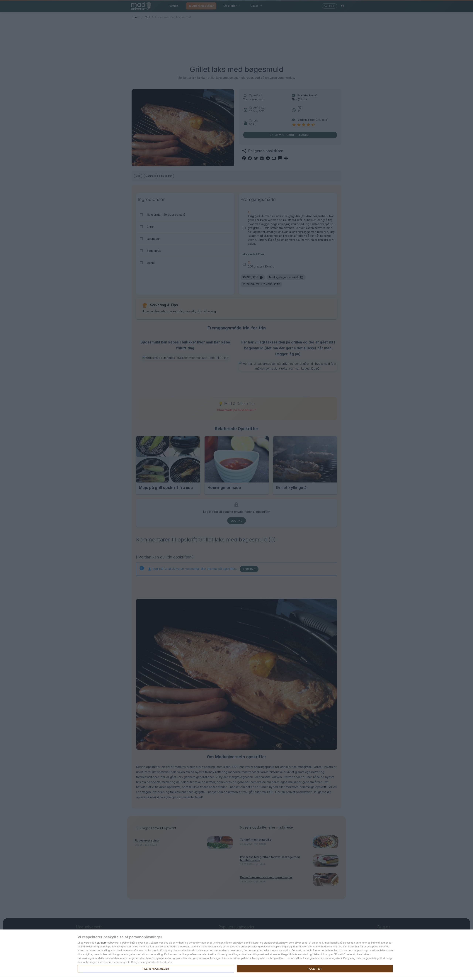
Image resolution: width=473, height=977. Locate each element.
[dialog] (236, 953)
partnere (102, 942)
